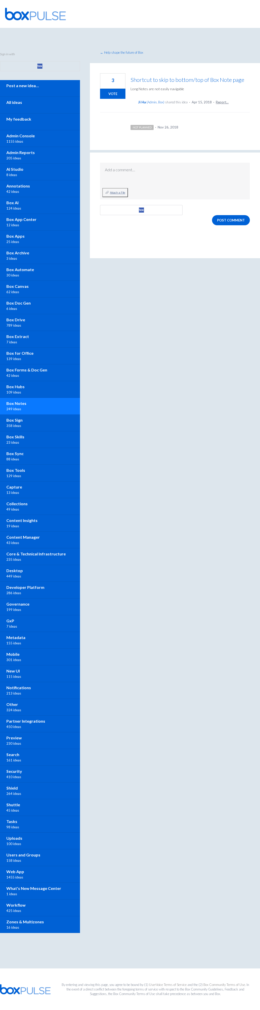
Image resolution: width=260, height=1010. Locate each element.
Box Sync (15, 453)
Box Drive (15, 319)
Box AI (12, 202)
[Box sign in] (141, 210)
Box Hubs (15, 386)
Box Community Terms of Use (224, 985)
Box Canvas (17, 286)
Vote (112, 94)
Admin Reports (20, 152)
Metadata (15, 637)
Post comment (231, 220)
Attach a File (117, 192)
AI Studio (14, 169)
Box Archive (17, 252)
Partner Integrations (25, 721)
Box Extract (17, 336)
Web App (15, 871)
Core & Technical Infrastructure (36, 553)
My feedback (18, 119)
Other (12, 704)
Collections (17, 503)
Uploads (14, 838)
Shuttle (13, 804)
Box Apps (15, 236)
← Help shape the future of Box (121, 52)
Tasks (11, 821)
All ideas (14, 102)
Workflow (16, 905)
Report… (222, 102)
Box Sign (14, 420)
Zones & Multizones (25, 921)
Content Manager (23, 537)
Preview (14, 737)
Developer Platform (25, 587)
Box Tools (15, 470)
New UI (13, 670)
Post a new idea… (22, 85)
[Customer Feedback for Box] (35, 14)
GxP (10, 620)
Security (14, 771)
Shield (12, 787)
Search (12, 754)
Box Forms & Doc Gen (26, 369)
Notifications (18, 687)
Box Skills (15, 436)
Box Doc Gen (18, 303)
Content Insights (22, 520)
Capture (14, 486)
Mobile (13, 654)
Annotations (18, 185)
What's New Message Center (33, 888)
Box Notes (16, 403)
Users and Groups (23, 854)
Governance (17, 604)
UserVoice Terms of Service (168, 985)
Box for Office (20, 353)
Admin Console (20, 135)
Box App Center (21, 219)
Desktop (14, 570)
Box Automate (20, 269)
